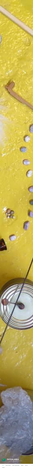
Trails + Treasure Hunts (15, 465)
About (3, 465)
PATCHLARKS (13, 459)
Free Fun (26, 465)
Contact (3, 467)
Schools (22, 465)
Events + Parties (8, 465)
